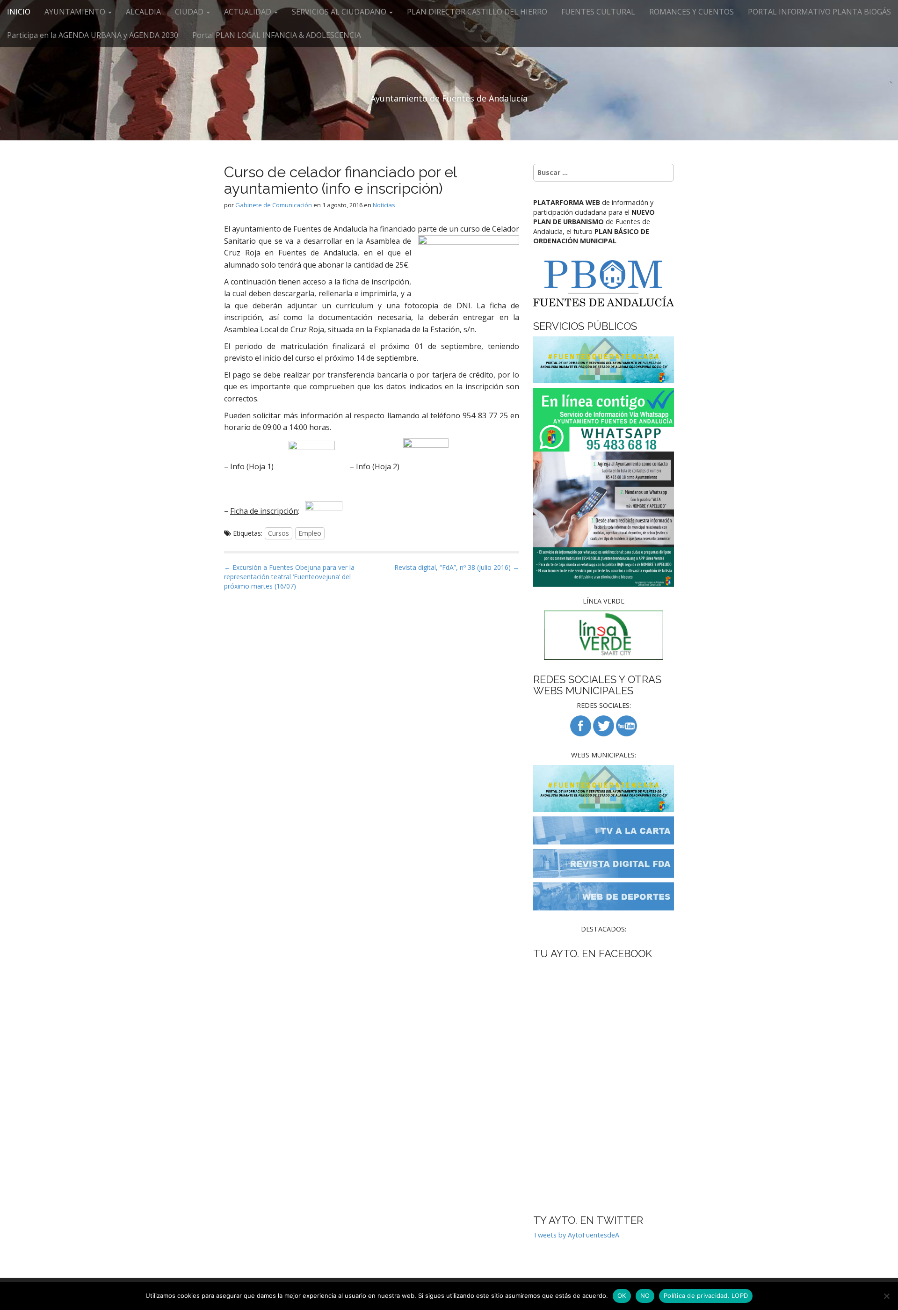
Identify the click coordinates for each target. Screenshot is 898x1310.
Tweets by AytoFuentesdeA (576, 1234)
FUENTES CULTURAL (598, 12)
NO (645, 1295)
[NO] (886, 1296)
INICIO (18, 12)
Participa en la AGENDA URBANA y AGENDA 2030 (92, 35)
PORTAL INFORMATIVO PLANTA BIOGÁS (819, 12)
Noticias (384, 205)
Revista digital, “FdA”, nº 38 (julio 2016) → (456, 567)
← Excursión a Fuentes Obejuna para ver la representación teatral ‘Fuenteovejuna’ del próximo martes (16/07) (289, 576)
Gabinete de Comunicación (273, 205)
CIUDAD (190, 12)
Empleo (309, 533)
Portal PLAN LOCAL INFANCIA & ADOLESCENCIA (276, 35)
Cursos (278, 533)
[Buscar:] (603, 173)
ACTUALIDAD (248, 12)
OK (621, 1295)
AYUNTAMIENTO (75, 12)
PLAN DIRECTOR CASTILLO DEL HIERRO (477, 12)
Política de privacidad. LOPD (706, 1295)
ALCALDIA (143, 12)
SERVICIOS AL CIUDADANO (340, 12)
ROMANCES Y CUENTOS (691, 12)
